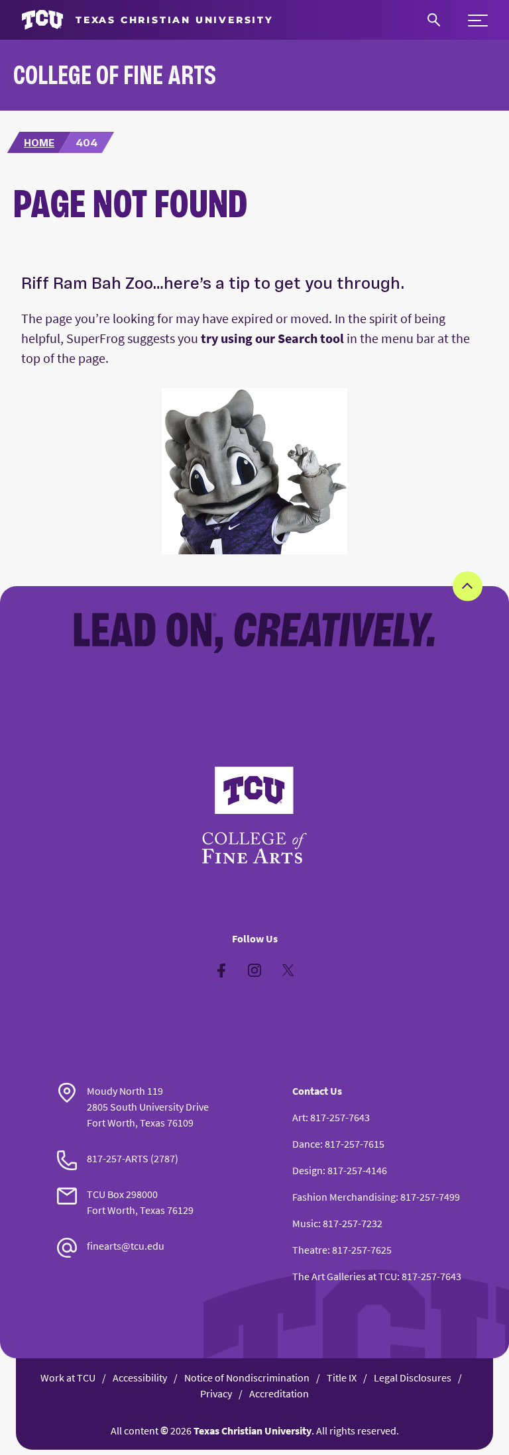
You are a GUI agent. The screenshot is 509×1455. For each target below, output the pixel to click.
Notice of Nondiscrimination (247, 1377)
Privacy (216, 1393)
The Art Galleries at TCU (344, 1276)
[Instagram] (254, 970)
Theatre (309, 1249)
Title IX (342, 1377)
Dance (306, 1143)
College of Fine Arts (114, 74)
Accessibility (140, 1377)
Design (307, 1170)
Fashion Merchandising (344, 1196)
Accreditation (279, 1393)
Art (299, 1117)
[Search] (434, 20)
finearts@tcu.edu (125, 1245)
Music (305, 1223)
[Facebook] (221, 970)
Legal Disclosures (412, 1377)
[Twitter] (287, 970)
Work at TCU (67, 1377)
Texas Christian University (252, 1430)
